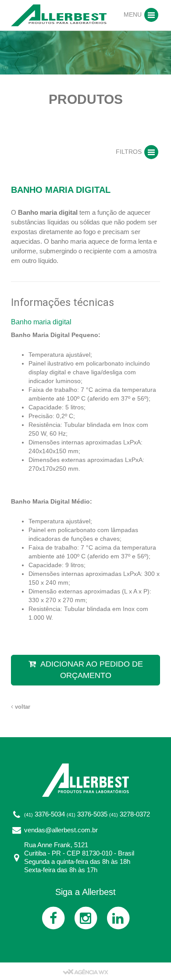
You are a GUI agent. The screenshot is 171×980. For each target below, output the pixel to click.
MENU (133, 14)
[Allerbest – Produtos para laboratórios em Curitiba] (59, 14)
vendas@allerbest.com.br (61, 830)
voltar (21, 706)
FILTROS (129, 151)
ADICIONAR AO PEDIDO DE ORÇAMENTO (91, 670)
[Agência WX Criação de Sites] (85, 971)
